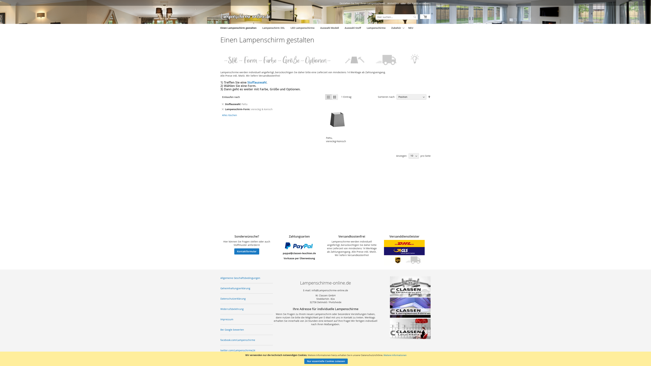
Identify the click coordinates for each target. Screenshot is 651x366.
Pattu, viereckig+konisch (336, 139)
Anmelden (393, 3)
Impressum (226, 319)
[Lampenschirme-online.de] (245, 16)
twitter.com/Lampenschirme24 (237, 350)
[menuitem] (238, 28)
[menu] (325, 28)
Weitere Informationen (395, 355)
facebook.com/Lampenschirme (237, 340)
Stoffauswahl (257, 82)
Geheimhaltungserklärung (235, 288)
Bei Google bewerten (232, 329)
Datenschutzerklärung (233, 298)
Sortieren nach (386, 96)
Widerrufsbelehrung (232, 309)
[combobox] (397, 17)
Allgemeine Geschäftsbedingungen (240, 278)
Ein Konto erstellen (418, 3)
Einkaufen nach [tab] (231, 97)
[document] (326, 359)
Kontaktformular (247, 251)
